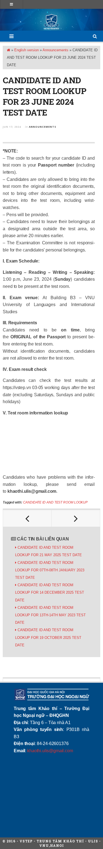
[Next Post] (76, 518)
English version (26, 50)
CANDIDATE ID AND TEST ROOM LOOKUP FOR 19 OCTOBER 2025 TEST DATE (48, 637)
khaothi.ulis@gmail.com (50, 750)
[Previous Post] (27, 518)
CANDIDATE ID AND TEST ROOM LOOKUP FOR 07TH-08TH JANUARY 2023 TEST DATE (49, 570)
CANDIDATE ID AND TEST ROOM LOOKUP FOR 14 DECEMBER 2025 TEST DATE (49, 592)
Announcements (55, 50)
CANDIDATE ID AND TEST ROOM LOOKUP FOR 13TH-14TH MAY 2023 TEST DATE (50, 615)
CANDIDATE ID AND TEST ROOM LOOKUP (55, 502)
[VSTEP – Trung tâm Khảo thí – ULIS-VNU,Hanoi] (51, 22)
